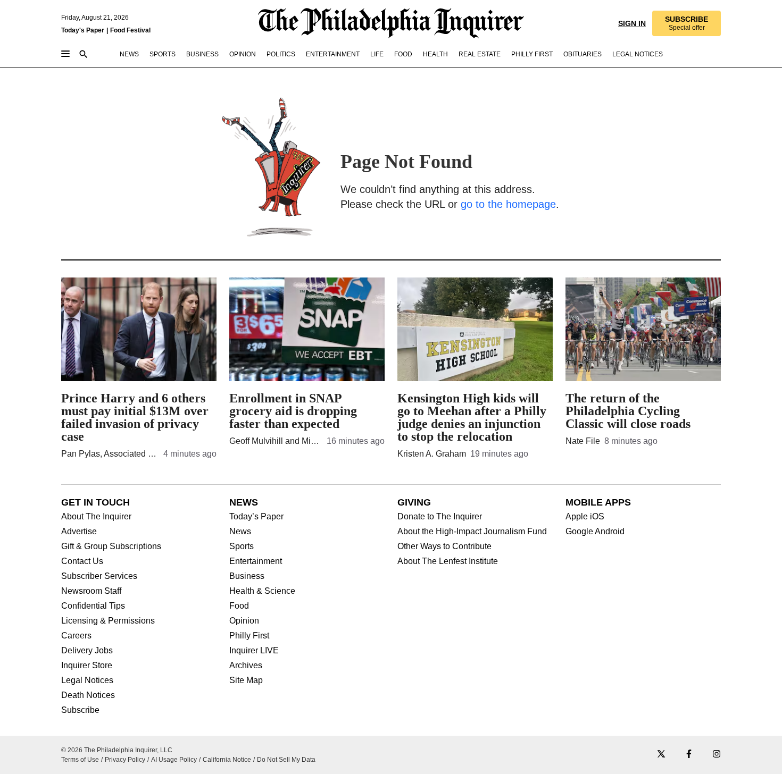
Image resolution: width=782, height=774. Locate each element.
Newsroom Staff (91, 591)
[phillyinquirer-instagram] (716, 755)
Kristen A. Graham (431, 453)
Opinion (244, 621)
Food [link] (403, 54)
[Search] (83, 55)
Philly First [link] (532, 54)
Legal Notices (87, 680)
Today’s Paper (256, 516)
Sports (241, 546)
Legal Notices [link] (637, 54)
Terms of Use (80, 759)
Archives (245, 665)
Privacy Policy (125, 759)
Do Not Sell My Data (286, 759)
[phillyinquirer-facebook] (689, 755)
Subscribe (80, 710)
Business (246, 576)
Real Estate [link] (480, 54)
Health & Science (262, 591)
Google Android (595, 531)
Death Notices (88, 695)
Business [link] (202, 54)
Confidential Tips (93, 606)
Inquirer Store (86, 665)
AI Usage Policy (174, 759)
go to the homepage (508, 204)
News (240, 531)
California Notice (227, 759)
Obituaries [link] (582, 54)
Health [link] (435, 54)
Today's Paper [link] (82, 30)
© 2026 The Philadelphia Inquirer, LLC (116, 750)
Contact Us (82, 561)
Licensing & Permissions (108, 621)
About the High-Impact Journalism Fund (472, 531)
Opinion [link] (242, 54)
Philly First (249, 636)
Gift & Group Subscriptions (111, 546)
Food (239, 606)
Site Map (246, 680)
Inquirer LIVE (254, 650)
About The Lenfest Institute (447, 561)
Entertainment (255, 561)
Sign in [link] (632, 23)
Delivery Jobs (87, 650)
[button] (686, 23)
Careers (76, 636)
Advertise (79, 531)
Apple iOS (584, 516)
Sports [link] (162, 54)
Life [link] (377, 54)
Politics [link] (281, 54)
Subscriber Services (99, 576)
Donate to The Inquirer (439, 516)
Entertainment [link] (333, 54)
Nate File (582, 440)
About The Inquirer (96, 516)
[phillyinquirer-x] (661, 755)
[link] (686, 23)
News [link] (129, 54)
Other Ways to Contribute (444, 546)
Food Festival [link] (130, 30)
